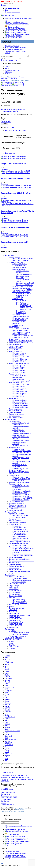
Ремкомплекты (17, 325)
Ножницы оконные (15, 383)
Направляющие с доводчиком (23, 548)
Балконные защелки (19, 265)
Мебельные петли (15, 521)
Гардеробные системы (17, 514)
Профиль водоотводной (21, 381)
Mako (6, 722)
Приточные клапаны (16, 410)
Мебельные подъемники (17, 522)
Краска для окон (14, 257)
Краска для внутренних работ (19, 615)
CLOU (7, 675)
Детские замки (14, 339)
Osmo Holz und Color (12, 731)
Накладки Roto (17, 358)
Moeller (7, 727)
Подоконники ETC (19, 402)
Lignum (7, 718)
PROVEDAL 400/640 (19, 264)
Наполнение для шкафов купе (19, 559)
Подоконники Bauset (19, 400)
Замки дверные (14, 421)
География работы (7, 804)
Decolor (7, 680)
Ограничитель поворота (9, 111)
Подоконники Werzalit (20, 405)
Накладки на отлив (19, 376)
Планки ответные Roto (20, 496)
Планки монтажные (19, 465)
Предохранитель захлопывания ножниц (20, 315)
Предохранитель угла (20, 318)
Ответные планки (15, 484)
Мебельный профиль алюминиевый (16, 567)
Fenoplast (8, 691)
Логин (7, 10)
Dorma (7, 684)
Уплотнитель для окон (16, 414)
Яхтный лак (13, 611)
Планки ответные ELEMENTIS (18, 488)
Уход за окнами (14, 416)
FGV (6, 692)
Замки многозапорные (20, 440)
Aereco (7, 656)
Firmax (7, 694)
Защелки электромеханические (20, 444)
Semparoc (8, 741)
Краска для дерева (15, 590)
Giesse (7, 699)
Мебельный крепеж (16, 524)
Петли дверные (14, 447)
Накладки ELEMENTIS (20, 356)
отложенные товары (12, 8)
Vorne (7, 748)
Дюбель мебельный (19, 529)
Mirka (6, 725)
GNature (7, 701)
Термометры (13, 627)
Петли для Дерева (26, 307)
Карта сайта (19, 810)
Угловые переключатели (21, 292)
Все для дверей (23, 24)
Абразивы (12, 631)
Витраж (7, 755)
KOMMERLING (10, 717)
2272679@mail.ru (7, 3)
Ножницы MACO (18, 396)
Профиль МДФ (14, 562)
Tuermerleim (9, 745)
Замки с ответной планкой (21, 433)
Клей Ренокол (13, 589)
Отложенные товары (22, 34)
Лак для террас (14, 594)
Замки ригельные (18, 435)
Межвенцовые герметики (21, 580)
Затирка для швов (15, 625)
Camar (7, 673)
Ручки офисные (18, 480)
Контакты (18, 37)
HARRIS (8, 704)
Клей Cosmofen (14, 585)
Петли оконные (17, 299)
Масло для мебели (15, 569)
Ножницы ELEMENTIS (20, 384)
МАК (6, 757)
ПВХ (6, 759)
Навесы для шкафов (19, 545)
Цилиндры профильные (17, 507)
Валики (11, 641)
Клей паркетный (14, 620)
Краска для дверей (15, 510)
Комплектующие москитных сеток (21, 342)
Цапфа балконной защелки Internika (15, 227)
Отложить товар (6, 122)
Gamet (7, 696)
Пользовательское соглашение (13, 811)
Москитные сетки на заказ (14, 49)
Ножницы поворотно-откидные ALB (20, 394)
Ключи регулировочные (13, 638)
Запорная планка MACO (25, 283)
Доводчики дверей (15, 470)
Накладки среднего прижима (22, 286)
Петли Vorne (20, 311)
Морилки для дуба (19, 601)
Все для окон (20, 22)
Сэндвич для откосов (16, 503)
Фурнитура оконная (18, 109)
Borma (7, 670)
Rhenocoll (8, 736)
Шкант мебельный (19, 528)
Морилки (12, 597)
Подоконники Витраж (20, 407)
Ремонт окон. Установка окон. (15, 47)
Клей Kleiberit (13, 587)
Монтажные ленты (15, 348)
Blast (6, 666)
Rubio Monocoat (10, 739)
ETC (6, 689)
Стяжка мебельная (19, 535)
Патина (11, 606)
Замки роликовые (18, 431)
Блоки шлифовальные (20, 632)
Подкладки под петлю (20, 466)
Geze (6, 697)
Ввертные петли (18, 449)
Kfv (6, 713)
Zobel (7, 752)
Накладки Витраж (18, 367)
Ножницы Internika (19, 388)
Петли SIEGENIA (22, 304)
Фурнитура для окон (12, 46)
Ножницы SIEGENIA (19, 391)
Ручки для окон (14, 327)
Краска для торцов (15, 624)
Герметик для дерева (16, 576)
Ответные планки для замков (19, 482)
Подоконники (13, 398)
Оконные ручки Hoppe (20, 330)
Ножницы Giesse (18, 386)
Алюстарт (8, 753)
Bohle (7, 668)
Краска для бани (14, 613)
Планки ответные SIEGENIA (22, 498)
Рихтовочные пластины (17, 636)
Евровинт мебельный (20, 531)
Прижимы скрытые (19, 320)
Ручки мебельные (15, 564)
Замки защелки (17, 424)
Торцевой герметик (19, 582)
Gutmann (8, 703)
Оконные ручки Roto (19, 334)
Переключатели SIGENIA (22, 296)
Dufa (6, 685)
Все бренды (5, 801)
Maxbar (7, 724)
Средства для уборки (16, 622)
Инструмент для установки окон (20, 341)
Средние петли (25, 309)
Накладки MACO (18, 362)
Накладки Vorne (18, 355)
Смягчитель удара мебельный (19, 542)
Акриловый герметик (19, 578)
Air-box (7, 659)
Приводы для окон (15, 409)
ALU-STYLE (9, 663)
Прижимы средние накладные (19, 322)
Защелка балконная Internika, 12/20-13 (15, 178)
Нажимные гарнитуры (20, 477)
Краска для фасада (15, 618)
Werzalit (7, 750)
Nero (6, 729)
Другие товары (10, 153)
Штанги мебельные (19, 517)
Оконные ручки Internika (21, 332)
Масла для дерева (21, 30)
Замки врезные (18, 430)
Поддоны (12, 645)
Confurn (7, 677)
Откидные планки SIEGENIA (22, 290)
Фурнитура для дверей (9, 796)
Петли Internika (21, 300)
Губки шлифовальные (20, 634)
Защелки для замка (19, 442)
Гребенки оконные (19, 267)
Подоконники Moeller (20, 403)
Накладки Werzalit (18, 372)
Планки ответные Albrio (20, 486)
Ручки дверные (14, 475)
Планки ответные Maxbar (21, 494)
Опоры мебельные (15, 557)
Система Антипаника (16, 501)
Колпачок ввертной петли (21, 451)
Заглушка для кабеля (20, 538)
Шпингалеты (13, 508)
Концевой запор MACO (24, 285)
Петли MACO (21, 313)
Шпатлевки (13, 610)
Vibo (6, 746)
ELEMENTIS (9, 687)
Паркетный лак (14, 604)
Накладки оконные (15, 351)
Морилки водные (18, 599)
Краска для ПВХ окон (20, 260)
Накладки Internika (19, 353)
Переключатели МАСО (24, 293)
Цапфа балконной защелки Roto (13, 164)
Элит (6, 760)
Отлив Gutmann (18, 379)
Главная (4, 77)
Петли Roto (20, 302)
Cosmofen (8, 678)
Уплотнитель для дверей (17, 505)
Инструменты (9, 629)
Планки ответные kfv (19, 493)
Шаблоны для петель (20, 468)
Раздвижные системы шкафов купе (21, 561)
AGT (6, 657)
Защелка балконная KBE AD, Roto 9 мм (16, 193)
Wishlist (7, 73)
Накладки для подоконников (19, 363)
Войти (7, 68)
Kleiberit (7, 715)
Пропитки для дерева (16, 608)
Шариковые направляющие (22, 555)
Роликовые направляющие (22, 554)
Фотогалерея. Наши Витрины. (15, 51)
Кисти (11, 643)
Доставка (18, 36)
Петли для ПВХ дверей (20, 452)
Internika (8, 711)
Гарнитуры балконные (20, 328)
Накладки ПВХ (17, 369)
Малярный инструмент (13, 639)
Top (2, 863)
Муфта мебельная (19, 536)
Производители (20, 32)
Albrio (7, 661)
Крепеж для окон (15, 344)
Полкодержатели (18, 540)
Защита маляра (14, 646)
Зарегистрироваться (12, 12)
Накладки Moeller (18, 365)
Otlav (6, 732)
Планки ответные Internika (21, 491)
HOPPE (7, 708)
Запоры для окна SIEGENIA (22, 277)
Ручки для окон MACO (20, 337)
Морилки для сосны (19, 603)
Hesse (7, 706)
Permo (7, 734)
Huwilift (7, 710)
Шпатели (12, 648)
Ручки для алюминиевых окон (23, 335)
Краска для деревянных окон (22, 258)
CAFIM (7, 671)
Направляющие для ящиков (19, 547)
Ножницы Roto (17, 389)
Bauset (7, 664)
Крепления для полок (20, 515)
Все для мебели (13, 27)
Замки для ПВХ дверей (20, 423)
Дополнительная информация (15, 130)
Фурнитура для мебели (9, 797)
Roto (6, 738)
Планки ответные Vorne (20, 500)
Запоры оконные (18, 269)
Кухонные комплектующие (18, 543)
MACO (7, 720)
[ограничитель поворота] (12, 82)
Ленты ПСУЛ (13, 349)
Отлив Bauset (17, 377)
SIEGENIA (10, 127)
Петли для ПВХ (25, 306)
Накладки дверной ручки (21, 479)
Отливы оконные (15, 374)
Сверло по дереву (19, 533)
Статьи (7, 53)
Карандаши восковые (16, 583)
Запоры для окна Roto (24, 274)
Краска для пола (14, 617)
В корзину (4, 123)
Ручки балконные (15, 412)
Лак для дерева (14, 592)
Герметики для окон (16, 346)
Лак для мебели (14, 519)
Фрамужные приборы (16, 417)
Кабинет (4, 5)
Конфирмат (16, 526)
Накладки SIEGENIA (19, 360)
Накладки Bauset (18, 370)
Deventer (8, 682)
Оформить (8, 72)
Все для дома (19, 29)
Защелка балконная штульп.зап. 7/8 (14, 242)
